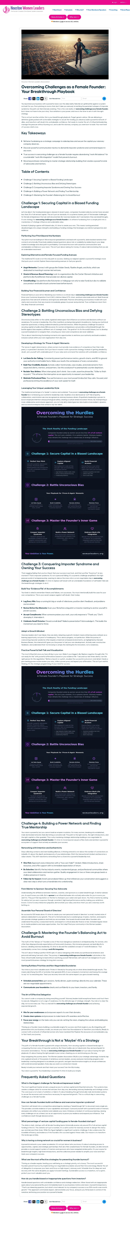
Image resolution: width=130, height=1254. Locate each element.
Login (115, 2)
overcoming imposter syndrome (33, 640)
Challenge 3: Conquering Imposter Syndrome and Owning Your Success (52, 187)
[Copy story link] (45, 98)
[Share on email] (42, 98)
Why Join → (74, 17)
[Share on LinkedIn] (38, 99)
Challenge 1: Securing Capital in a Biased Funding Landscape (48, 180)
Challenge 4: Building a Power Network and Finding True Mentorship (51, 191)
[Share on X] (34, 99)
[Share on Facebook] (30, 99)
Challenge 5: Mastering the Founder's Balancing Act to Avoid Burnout (51, 195)
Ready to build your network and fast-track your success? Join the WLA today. (50, 1067)
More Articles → (57, 17)
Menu (124, 2)
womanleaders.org (100, 1032)
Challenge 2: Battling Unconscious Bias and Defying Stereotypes (49, 183)
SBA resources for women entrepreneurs (60, 327)
